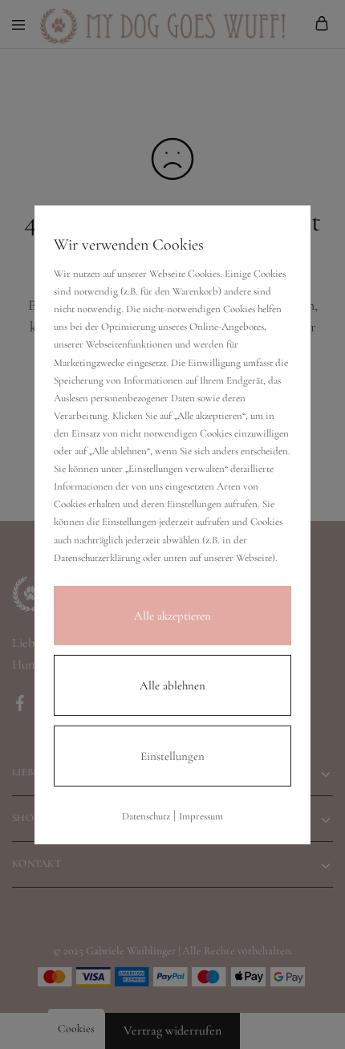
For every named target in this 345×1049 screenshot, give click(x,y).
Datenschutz (146, 816)
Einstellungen (172, 756)
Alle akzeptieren (172, 615)
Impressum (201, 816)
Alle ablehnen (172, 685)
